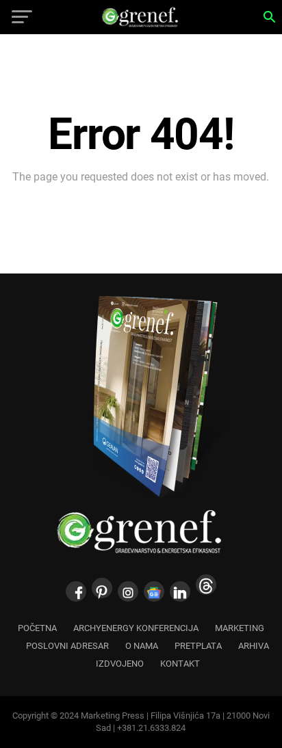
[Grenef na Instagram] (128, 591)
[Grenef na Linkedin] (180, 591)
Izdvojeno (120, 663)
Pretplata (198, 646)
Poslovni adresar (67, 646)
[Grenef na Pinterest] (102, 588)
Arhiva (253, 646)
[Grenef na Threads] (206, 584)
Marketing (239, 628)
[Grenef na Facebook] (76, 591)
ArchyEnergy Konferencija (135, 628)
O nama (141, 646)
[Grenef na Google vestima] (154, 591)
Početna (37, 628)
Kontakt (180, 663)
